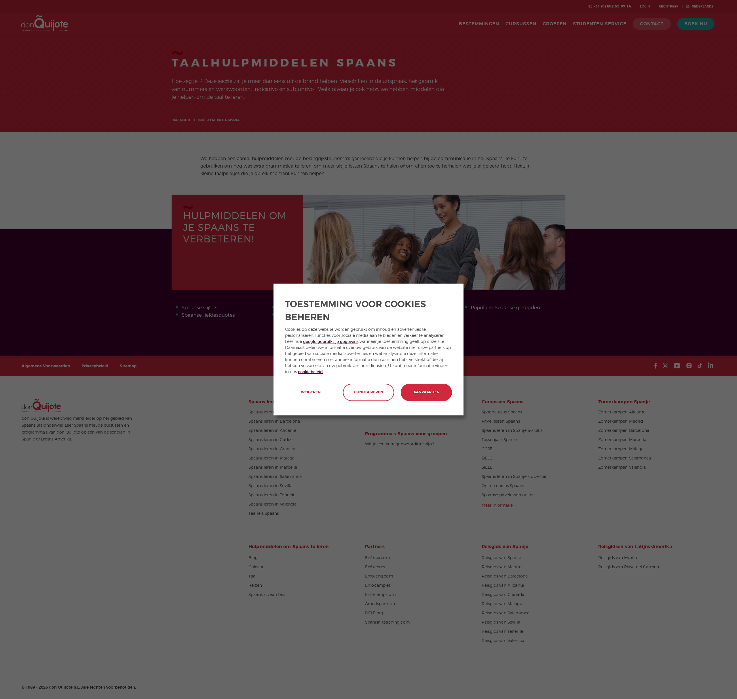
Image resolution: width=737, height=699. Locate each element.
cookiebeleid (310, 372)
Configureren (368, 392)
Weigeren (311, 392)
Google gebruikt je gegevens (330, 342)
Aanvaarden (426, 392)
